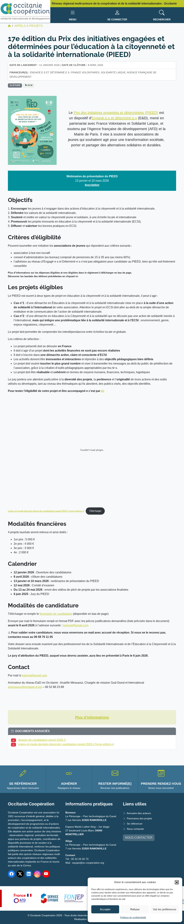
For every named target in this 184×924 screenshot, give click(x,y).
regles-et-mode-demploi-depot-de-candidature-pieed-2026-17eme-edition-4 (46, 511)
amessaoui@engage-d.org (25, 686)
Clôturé (15, 85)
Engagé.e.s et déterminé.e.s (114, 118)
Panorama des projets (139, 818)
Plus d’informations (92, 717)
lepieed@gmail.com (75, 625)
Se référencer (134, 823)
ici (102, 390)
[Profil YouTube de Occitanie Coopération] (46, 874)
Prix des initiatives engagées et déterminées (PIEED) (116, 113)
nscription (92, 184)
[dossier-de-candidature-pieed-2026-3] (14, 739)
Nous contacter (135, 828)
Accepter (105, 909)
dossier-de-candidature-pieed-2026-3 (42, 739)
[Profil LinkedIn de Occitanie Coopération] (28, 874)
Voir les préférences (164, 909)
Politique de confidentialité (133, 917)
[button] (177, 882)
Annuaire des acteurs (139, 813)
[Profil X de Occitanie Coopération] (20, 874)
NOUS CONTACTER (138, 837)
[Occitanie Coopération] (25, 11)
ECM (30, 85)
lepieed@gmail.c (32, 675)
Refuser (135, 909)
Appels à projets (28, 25)
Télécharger (95, 511)
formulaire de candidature (56, 613)
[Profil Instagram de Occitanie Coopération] (37, 874)
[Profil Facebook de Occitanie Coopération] (11, 874)
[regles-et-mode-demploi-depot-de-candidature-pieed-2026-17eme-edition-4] (14, 744)
